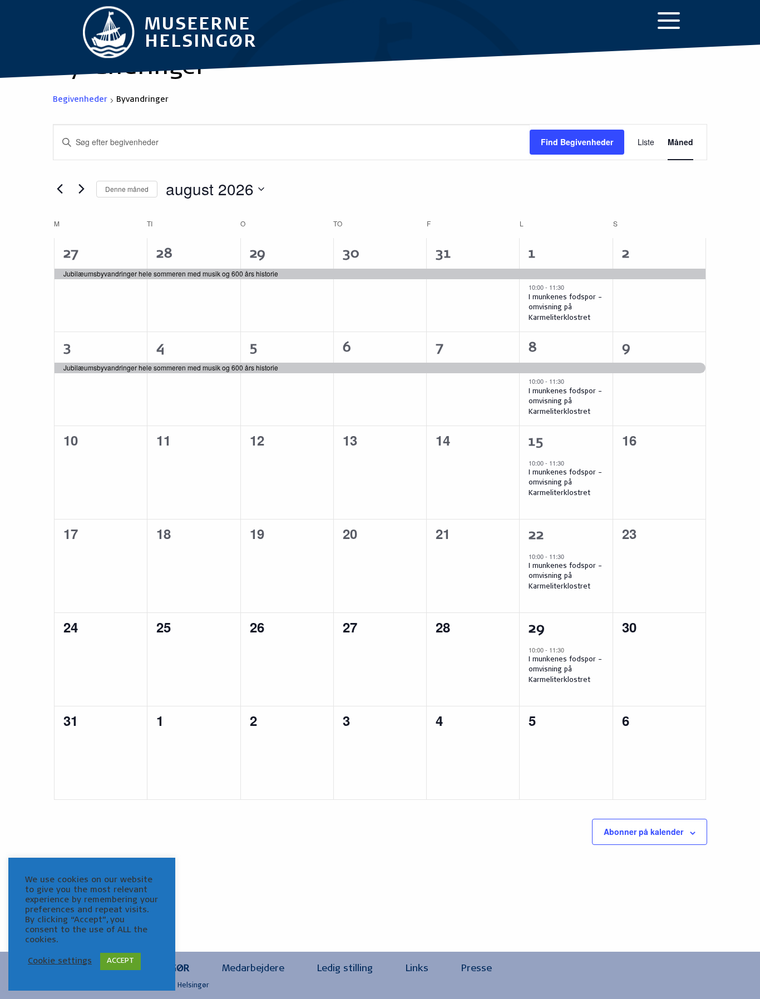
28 (164, 254)
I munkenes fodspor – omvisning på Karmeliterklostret (565, 308)
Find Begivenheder (577, 141)
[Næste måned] (81, 189)
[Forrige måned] (59, 189)
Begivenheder (80, 100)
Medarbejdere (253, 969)
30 (351, 254)
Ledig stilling (345, 969)
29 (258, 254)
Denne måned (127, 189)
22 (536, 536)
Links (417, 969)
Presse (476, 969)
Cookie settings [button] (60, 961)
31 (443, 254)
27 (71, 254)
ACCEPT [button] (120, 961)
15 (536, 442)
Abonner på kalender (643, 831)
